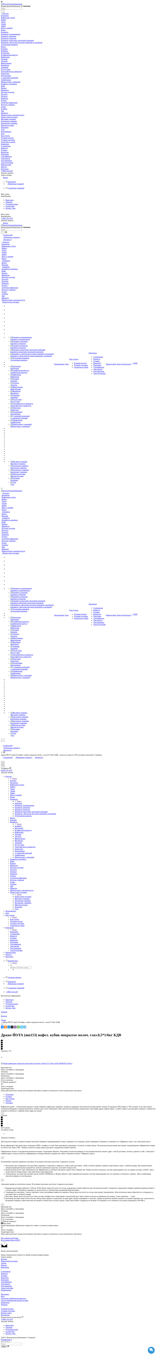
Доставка (9, 1103)
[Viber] (15, 1027)
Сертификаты (6, 1282)
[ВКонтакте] (2, 1027)
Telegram (9, 202)
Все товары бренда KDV (10, 1240)
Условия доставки (8, 1311)
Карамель (18, 803)
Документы (5, 1284)
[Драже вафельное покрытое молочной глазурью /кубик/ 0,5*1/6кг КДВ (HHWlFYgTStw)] (36, 1063)
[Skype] (21, 1027)
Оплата (8, 1101)
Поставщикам (6, 1286)
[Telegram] (24, 1027)
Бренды (4, 1265)
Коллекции (5, 1315)
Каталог (13, 781)
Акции (3, 1263)
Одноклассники (12, 204)
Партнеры (5, 1280)
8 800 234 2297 (7, 171)
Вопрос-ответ (6, 1313)
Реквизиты (5, 1303)
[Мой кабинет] (2, 743)
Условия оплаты (7, 1309)
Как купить (14, 919)
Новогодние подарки (23, 897)
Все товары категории (9, 1238)
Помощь (4, 1305)
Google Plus (10, 206)
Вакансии (5, 1278)
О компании (6, 1271)
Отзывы (9, 1097)
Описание (9, 1094)
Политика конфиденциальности (13, 1298)
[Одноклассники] (5, 1027)
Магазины (5, 1294)
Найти (4, 1346)
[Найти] (3, 11)
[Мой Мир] (8, 1027)
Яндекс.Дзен (11, 208)
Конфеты (18, 826)
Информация (6, 1290)
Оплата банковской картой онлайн (14, 1300)
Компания (14, 932)
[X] (12, 1027)
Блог (3, 1296)
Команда (4, 1274)
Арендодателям (7, 1288)
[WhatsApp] (18, 1027)
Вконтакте (10, 200)
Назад (14, 778)
